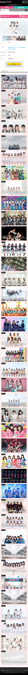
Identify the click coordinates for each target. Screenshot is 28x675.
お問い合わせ (9, 670)
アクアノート (17, 47)
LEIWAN (14, 48)
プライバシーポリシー (18, 670)
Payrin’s (9, 48)
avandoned (22, 47)
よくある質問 (22, 672)
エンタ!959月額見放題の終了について (14, 5)
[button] (26, 22)
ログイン (14, 64)
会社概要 (2, 670)
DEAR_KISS (10, 47)
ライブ (5, 10)
